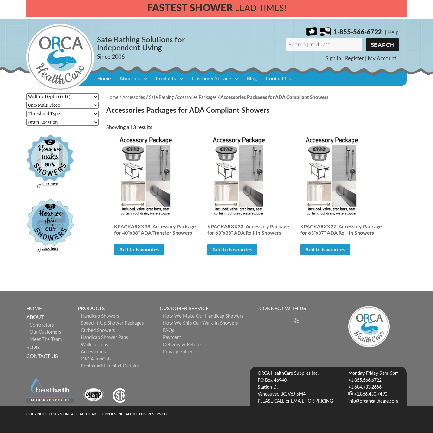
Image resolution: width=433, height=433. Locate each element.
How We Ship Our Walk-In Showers (200, 323)
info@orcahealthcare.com (373, 401)
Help (393, 32)
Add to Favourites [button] (139, 249)
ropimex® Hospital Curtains (110, 366)
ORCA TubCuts (96, 359)
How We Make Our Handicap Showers (203, 316)
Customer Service (211, 78)
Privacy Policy (177, 351)
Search (383, 45)
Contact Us (278, 78)
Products (166, 78)
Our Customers (45, 332)
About (35, 317)
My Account (382, 58)
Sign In (333, 58)
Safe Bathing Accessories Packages (183, 97)
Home (104, 78)
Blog (252, 78)
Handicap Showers (100, 316)
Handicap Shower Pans (104, 337)
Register (354, 58)
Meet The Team (45, 339)
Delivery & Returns (183, 344)
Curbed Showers (98, 330)
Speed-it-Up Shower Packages (112, 323)
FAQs (168, 330)
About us (130, 78)
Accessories (133, 97)
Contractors (41, 325)
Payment (172, 337)
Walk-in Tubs (94, 344)
